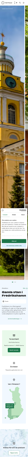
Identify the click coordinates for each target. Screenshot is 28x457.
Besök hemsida (14, 350)
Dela (24, 288)
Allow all (14, 241)
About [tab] (23, 214)
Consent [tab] (5, 214)
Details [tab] (14, 214)
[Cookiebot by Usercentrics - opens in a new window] (19, 210)
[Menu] (23, 2)
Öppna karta (14, 453)
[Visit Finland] (7, 2)
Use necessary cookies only (14, 245)
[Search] (20, 2)
